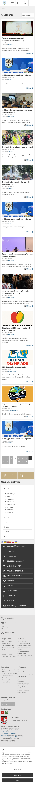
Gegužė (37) (10, 501)
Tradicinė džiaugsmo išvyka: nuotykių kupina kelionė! (16, 183)
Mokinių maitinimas (23, 651)
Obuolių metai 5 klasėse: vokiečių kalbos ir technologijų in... (17, 329)
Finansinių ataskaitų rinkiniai (9, 673)
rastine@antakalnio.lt (10, 733)
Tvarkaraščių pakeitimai (15, 546)
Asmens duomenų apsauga (25, 674)
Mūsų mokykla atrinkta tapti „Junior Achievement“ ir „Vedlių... (15, 292)
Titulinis (3, 8)
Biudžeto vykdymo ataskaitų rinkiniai (9, 670)
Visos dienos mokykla (24, 643)
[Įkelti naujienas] (18, 3)
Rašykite (4, 704)
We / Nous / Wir (12, 591)
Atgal (4, 458)
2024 (7, 522)
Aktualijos (11, 116)
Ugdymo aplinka (6, 643)
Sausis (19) (10, 512)
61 (22, 461)
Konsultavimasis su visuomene (23, 677)
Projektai (10, 581)
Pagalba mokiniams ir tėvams (24, 648)
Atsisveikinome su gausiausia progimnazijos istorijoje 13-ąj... (14, 39)
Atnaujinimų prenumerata (16, 606)
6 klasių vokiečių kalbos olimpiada (14, 367)
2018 (7, 536)
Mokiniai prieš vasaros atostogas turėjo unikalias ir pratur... (17, 111)
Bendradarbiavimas (7, 654)
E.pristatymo (4, 735)
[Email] (6, 712)
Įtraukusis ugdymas (14, 576)
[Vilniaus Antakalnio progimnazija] (4, 3)
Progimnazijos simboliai (8, 647)
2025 (7, 517)
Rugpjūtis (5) (11, 493)
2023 (7, 527)
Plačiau (28, 53)
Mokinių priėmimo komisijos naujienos (16, 75)
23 (26, 458)
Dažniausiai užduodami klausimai (24, 680)
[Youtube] (2, 712)
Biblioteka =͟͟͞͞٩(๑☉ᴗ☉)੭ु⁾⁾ (15, 561)
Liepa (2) (9, 496)
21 (19, 458)
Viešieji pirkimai (6, 682)
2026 (7, 488)
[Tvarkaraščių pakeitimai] (12, 3)
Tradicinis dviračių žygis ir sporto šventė (17, 147)
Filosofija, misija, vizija (8, 645)
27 (11, 461)
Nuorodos (21, 670)
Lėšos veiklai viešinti (7, 675)
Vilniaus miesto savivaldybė (19, 720)
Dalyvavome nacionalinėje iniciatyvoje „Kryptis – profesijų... (16, 405)
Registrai (10, 551)
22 (22, 458)
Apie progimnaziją (7, 641)
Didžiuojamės (12, 371)
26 (7, 461)
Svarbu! (10, 79)
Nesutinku (17, 775)
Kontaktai (10, 601)
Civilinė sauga (22, 688)
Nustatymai (17, 770)
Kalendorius (11, 556)
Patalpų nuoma (22, 653)
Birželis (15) (10, 499)
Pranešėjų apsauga (23, 683)
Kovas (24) (10, 507)
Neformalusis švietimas (24, 645)
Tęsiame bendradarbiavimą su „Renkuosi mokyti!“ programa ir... (17, 255)
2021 (7, 532)
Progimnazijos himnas (8, 650)
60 (19, 461)
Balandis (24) (11, 504)
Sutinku (17, 780)
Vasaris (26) (10, 510)
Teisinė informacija (23, 690)
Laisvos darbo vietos (14, 566)
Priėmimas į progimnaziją (16, 571)
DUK (6, 628)
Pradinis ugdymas (23, 641)
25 (3, 461)
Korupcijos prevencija (24, 686)
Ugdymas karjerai (13, 410)
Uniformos (5, 652)
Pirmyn (26, 462)
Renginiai (10, 44)
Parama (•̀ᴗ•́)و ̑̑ (6, 680)
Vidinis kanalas (10, 632)
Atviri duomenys (22, 692)
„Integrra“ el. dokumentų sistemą (17, 737)
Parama (10, 586)
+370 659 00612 (7, 731)
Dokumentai (11, 596)
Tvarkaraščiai (9, 618)
